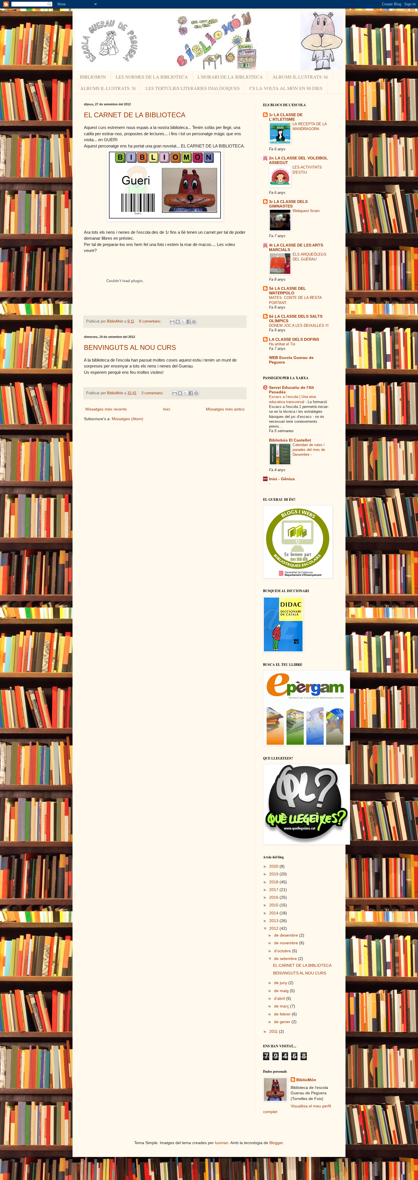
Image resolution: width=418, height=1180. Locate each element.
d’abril (280, 998)
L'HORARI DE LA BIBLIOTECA (230, 77)
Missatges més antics (225, 409)
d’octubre (283, 951)
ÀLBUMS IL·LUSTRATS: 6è (300, 77)
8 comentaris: (151, 321)
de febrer (283, 1014)
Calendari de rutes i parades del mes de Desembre (309, 450)
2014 (274, 913)
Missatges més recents (106, 409)
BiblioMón (306, 1080)
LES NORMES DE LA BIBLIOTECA (152, 77)
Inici (166, 409)
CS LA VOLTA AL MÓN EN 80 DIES (285, 88)
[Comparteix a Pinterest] (194, 322)
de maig (282, 990)
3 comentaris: (153, 393)
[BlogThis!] (178, 322)
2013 (274, 920)
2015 (274, 905)
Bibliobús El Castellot (290, 440)
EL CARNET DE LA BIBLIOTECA (134, 115)
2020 (274, 866)
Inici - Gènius (282, 479)
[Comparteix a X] (183, 322)
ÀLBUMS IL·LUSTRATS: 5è (108, 88)
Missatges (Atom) (127, 418)
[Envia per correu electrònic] (172, 322)
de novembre (286, 943)
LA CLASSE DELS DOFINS (294, 339)
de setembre (286, 958)
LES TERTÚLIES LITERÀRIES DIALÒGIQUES (193, 88)
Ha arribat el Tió (282, 344)
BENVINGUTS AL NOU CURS (130, 347)
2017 (274, 889)
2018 (274, 882)
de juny (281, 982)
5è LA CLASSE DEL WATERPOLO (287, 290)
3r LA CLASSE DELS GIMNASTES (288, 203)
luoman (221, 1142)
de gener (282, 1021)
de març (282, 1006)
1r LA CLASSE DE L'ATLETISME (286, 117)
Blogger (276, 1142)
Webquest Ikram (306, 211)
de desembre (286, 935)
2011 (274, 1031)
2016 (274, 897)
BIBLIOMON (93, 77)
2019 (274, 874)
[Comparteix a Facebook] (188, 322)
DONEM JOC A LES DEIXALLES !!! (299, 325)
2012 (274, 928)
